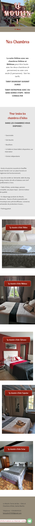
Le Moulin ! (17, 13)
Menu (19, 29)
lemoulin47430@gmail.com (12, 513)
